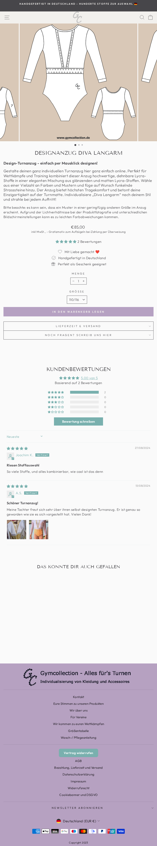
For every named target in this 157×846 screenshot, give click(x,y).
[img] (17, 448)
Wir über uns (78, 710)
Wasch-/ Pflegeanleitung (78, 738)
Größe (77, 291)
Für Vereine (79, 717)
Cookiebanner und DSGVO (78, 795)
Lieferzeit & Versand (78, 326)
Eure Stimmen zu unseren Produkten (78, 704)
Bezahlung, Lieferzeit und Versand (78, 768)
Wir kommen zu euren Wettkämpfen (78, 724)
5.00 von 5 (89, 378)
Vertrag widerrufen (78, 753)
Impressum (78, 781)
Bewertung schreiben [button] (78, 421)
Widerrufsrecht (79, 788)
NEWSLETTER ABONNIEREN (77, 807)
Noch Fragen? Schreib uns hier (78, 335)
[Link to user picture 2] (38, 529)
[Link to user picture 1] (16, 529)
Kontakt (78, 697)
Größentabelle (78, 731)
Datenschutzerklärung (78, 774)
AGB (78, 761)
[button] (67, 241)
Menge (78, 273)
